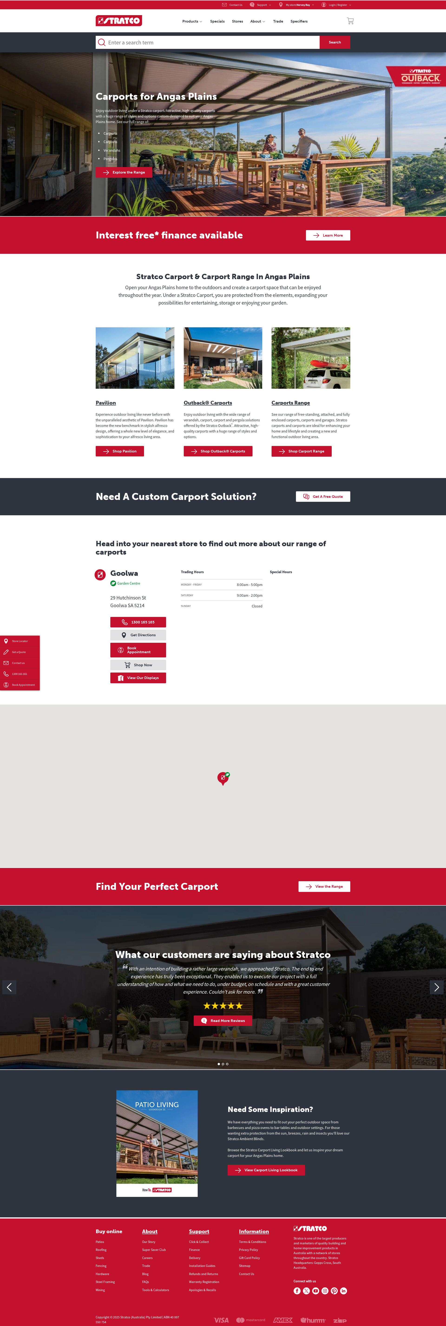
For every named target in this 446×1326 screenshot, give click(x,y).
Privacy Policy (248, 1250)
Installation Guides (202, 1266)
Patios (100, 1242)
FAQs (145, 1282)
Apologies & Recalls (202, 1290)
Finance (194, 1250)
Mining (100, 1290)
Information (254, 1231)
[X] (306, 1291)
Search (335, 42)
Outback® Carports (208, 403)
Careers (147, 1258)
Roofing (101, 1250)
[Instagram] (324, 1291)
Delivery (194, 1258)
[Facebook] (297, 1291)
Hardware (102, 1274)
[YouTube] (315, 1291)
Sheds (100, 1258)
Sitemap (244, 1266)
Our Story (148, 1242)
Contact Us (246, 1274)
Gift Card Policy (249, 1258)
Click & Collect (199, 1242)
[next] (437, 987)
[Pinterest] (334, 1291)
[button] (223, 779)
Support (199, 1231)
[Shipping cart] (350, 21)
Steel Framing (105, 1282)
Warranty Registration (204, 1282)
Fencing (101, 1266)
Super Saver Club (154, 1250)
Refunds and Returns (203, 1274)
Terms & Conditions (252, 1242)
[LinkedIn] (343, 1291)
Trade (146, 1266)
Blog (145, 1274)
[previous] (9, 987)
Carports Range (291, 403)
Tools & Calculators (155, 1290)
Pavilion (106, 403)
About (149, 1231)
